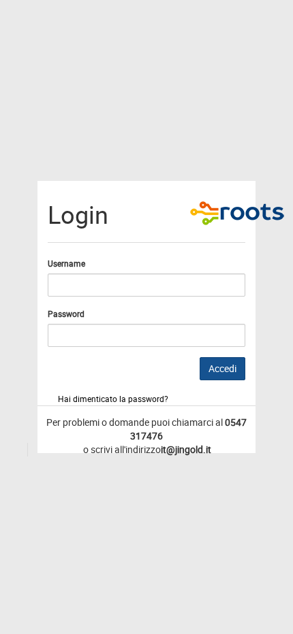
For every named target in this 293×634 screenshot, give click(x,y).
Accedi (222, 368)
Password (66, 313)
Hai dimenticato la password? (113, 398)
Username (66, 263)
